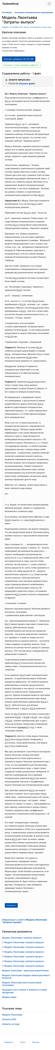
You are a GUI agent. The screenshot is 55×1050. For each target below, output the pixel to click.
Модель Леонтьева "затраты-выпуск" (24, 956)
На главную (7, 12)
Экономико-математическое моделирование (35, 12)
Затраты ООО (9, 1019)
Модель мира (9, 997)
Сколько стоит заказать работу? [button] (21, 65)
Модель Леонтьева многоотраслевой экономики (22, 983)
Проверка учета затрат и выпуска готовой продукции (24, 991)
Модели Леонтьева (12, 1014)
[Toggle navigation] (49, 3)
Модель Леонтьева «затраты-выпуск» (22, 937)
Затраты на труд (10, 1024)
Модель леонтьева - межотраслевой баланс (25, 970)
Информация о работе (24, 921)
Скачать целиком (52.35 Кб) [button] (19, 59)
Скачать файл (26, 83)
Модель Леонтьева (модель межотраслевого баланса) (26, 976)
